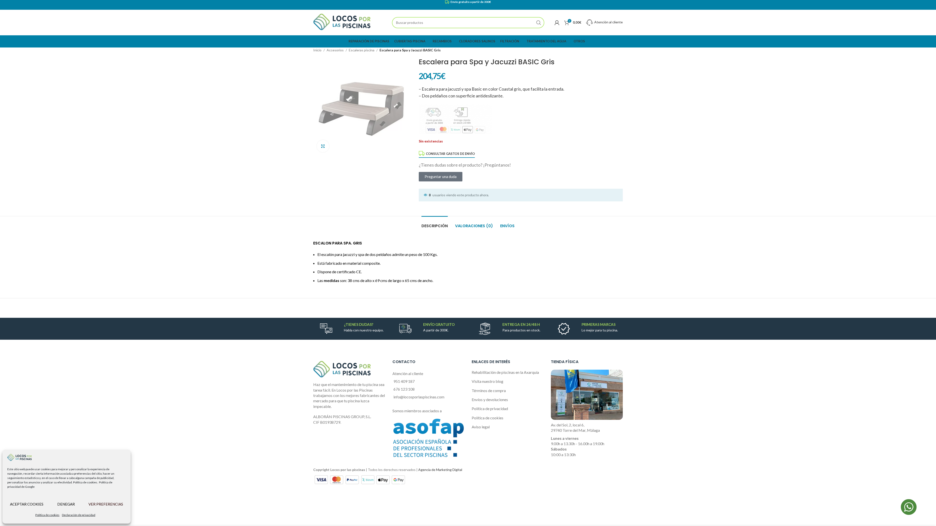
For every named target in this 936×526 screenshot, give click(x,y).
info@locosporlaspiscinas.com (418, 396)
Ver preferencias (105, 504)
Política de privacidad (490, 408)
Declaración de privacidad (78, 515)
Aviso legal (481, 426)
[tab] (434, 223)
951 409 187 (404, 381)
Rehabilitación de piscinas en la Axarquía (505, 372)
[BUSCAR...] (538, 22)
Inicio (317, 50)
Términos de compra (489, 390)
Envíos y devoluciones (490, 399)
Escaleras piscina (361, 50)
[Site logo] (341, 22)
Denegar (66, 504)
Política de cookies (47, 515)
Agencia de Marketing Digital (440, 470)
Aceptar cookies (26, 504)
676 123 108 (404, 389)
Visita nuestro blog (487, 381)
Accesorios (335, 50)
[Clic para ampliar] (323, 146)
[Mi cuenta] (557, 23)
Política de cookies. (85, 482)
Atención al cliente (608, 22)
